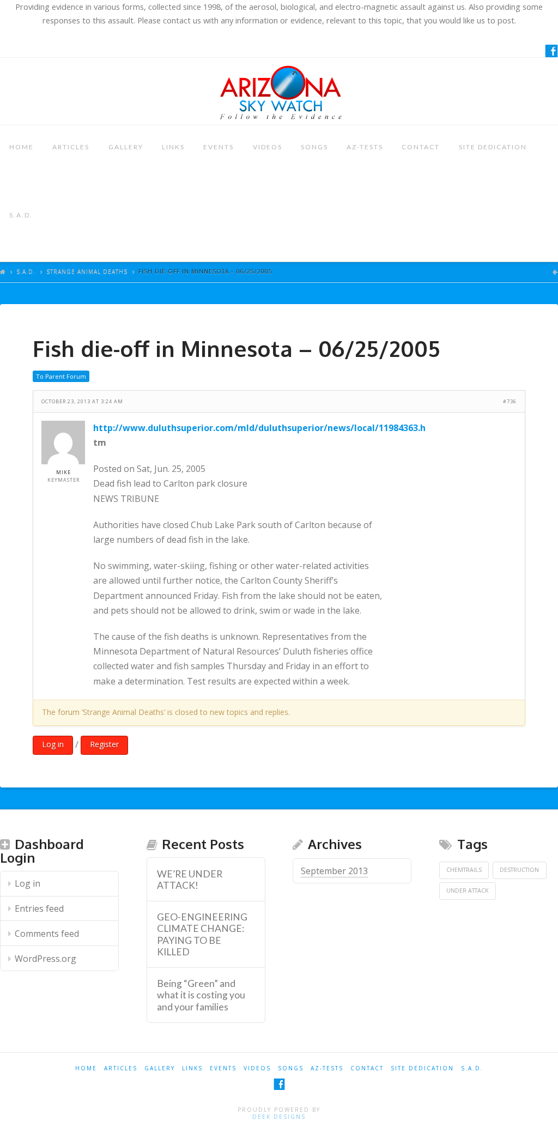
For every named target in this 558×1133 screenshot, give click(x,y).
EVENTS (218, 147)
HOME (21, 147)
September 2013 (334, 871)
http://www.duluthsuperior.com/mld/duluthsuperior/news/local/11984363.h (259, 428)
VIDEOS (267, 147)
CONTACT (421, 147)
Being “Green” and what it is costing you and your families (201, 995)
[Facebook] (551, 50)
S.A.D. (21, 215)
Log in (53, 744)
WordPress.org (45, 959)
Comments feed (47, 934)
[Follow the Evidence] (279, 91)
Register (104, 744)
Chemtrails (464, 870)
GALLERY (125, 147)
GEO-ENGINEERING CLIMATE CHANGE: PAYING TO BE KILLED (202, 934)
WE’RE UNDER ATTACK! (189, 879)
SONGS (314, 147)
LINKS (173, 147)
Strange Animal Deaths (87, 271)
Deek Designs (279, 1116)
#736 (510, 401)
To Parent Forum (61, 376)
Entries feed (39, 908)
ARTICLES (70, 147)
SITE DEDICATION (493, 147)
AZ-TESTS (365, 147)
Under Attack (467, 890)
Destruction (519, 870)
